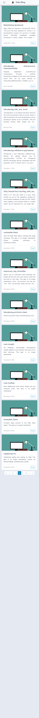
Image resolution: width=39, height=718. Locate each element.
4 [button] (19, 473)
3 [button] (16, 473)
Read (33, 43)
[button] (6, 473)
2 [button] (12, 473)
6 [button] (26, 473)
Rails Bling (20, 2)
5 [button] (22, 473)
